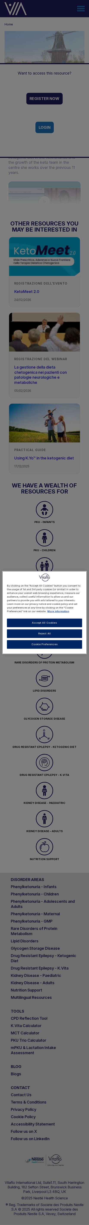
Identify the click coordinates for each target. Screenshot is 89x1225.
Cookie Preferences (44, 644)
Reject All (44, 633)
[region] (44, 612)
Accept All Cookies (44, 622)
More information (58, 611)
